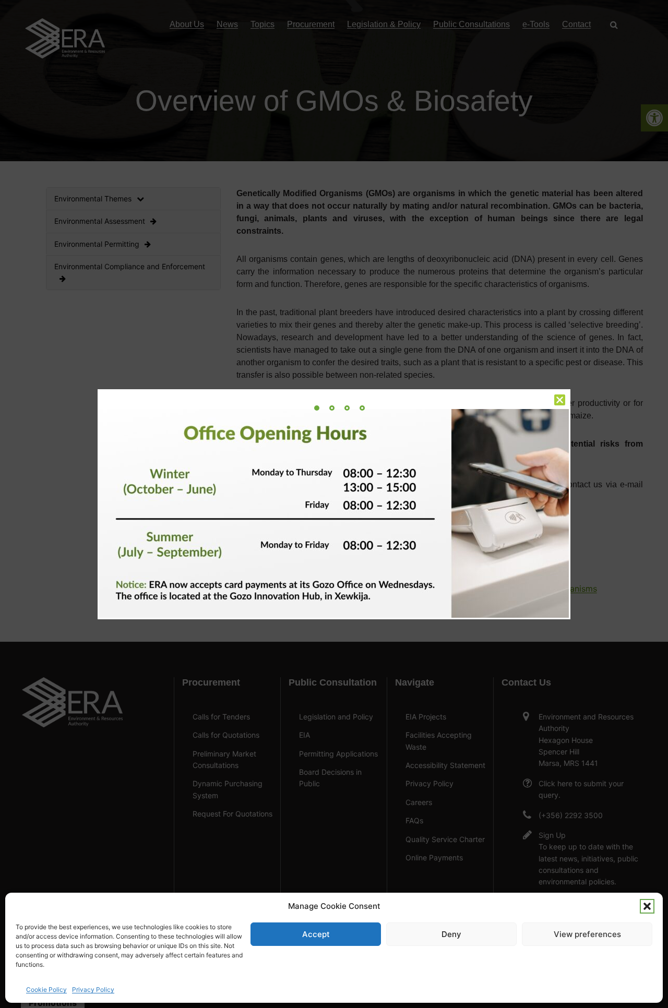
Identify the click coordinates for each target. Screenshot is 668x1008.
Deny (451, 934)
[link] (316, 408)
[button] (647, 906)
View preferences (587, 934)
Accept (316, 934)
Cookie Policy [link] (46, 989)
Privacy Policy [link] (93, 989)
